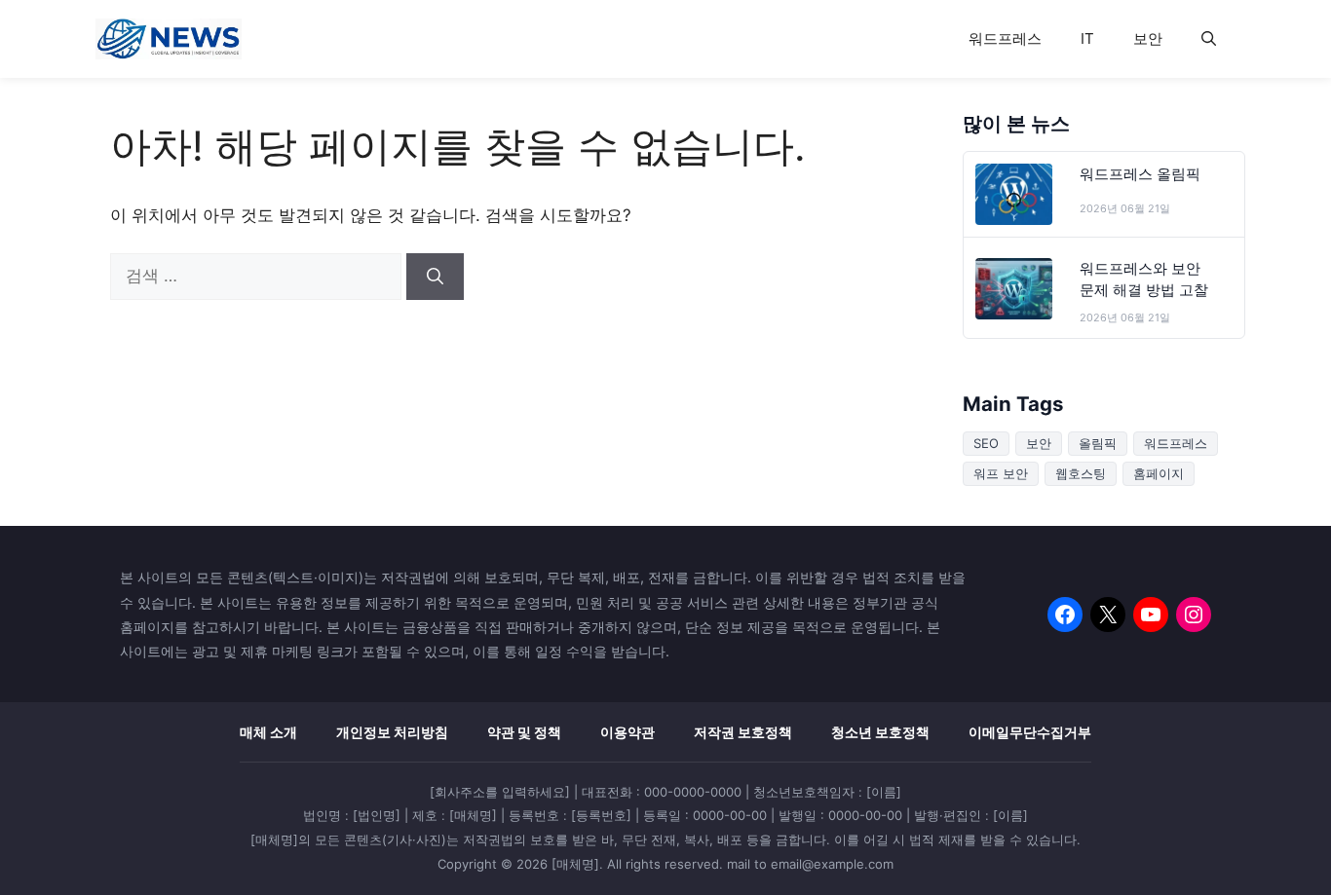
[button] (1209, 39)
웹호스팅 (1080, 473)
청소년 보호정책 (880, 732)
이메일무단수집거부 (1030, 732)
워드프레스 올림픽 (1140, 174)
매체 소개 (268, 732)
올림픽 (1098, 443)
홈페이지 (1158, 473)
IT (1087, 38)
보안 (1147, 38)
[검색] (435, 276)
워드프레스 (1005, 38)
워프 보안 (1000, 473)
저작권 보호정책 (743, 732)
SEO (986, 443)
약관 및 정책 (524, 732)
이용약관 (627, 732)
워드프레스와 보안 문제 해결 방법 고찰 (1144, 279)
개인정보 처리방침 (392, 732)
